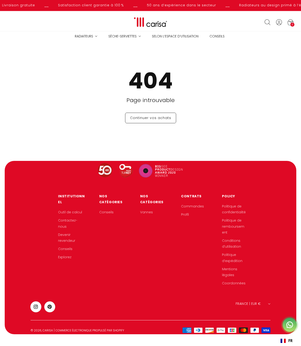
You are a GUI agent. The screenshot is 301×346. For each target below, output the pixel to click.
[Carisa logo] (150, 22)
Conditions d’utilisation (231, 243)
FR (290, 340)
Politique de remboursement (233, 226)
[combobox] (286, 341)
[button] (267, 22)
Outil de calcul (70, 212)
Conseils (65, 249)
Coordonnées (234, 283)
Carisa (48, 330)
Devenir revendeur (66, 237)
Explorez (64, 257)
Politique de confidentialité (234, 209)
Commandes (192, 206)
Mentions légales (229, 272)
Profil (185, 214)
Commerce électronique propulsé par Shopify (89, 330)
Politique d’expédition (232, 258)
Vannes (146, 212)
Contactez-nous (67, 223)
